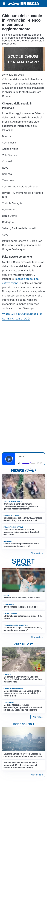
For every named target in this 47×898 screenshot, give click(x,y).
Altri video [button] (38, 717)
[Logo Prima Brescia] (23, 4)
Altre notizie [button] (37, 553)
